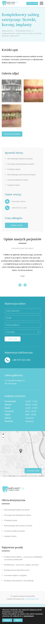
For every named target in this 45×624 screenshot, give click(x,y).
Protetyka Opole (13, 169)
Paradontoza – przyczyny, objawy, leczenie (21, 565)
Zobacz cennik (16, 225)
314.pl (19, 476)
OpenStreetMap (32, 476)
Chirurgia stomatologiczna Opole (20, 164)
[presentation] (20, 285)
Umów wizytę (32, 3)
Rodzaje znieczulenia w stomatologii (19, 580)
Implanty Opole (13, 185)
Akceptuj (7, 620)
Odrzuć (18, 620)
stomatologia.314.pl (31, 599)
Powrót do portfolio (12, 134)
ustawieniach (29, 616)
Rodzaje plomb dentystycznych (16, 570)
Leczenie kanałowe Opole (17, 180)
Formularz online (18, 201)
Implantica (7, 31)
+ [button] (3, 434)
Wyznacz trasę (33, 470)
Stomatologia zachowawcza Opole (21, 174)
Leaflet (4, 476)
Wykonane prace (24, 31)
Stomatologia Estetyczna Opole (20, 158)
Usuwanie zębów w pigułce (15, 575)
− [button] (3, 437)
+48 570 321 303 (19, 208)
